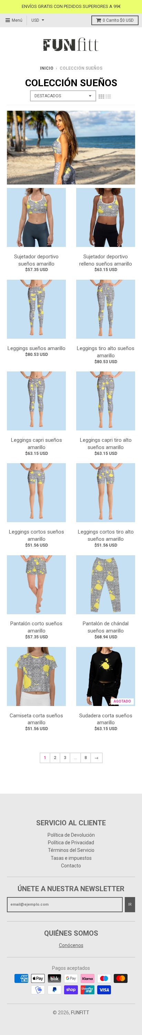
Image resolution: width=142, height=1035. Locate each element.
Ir (130, 904)
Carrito (118, 20)
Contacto (71, 865)
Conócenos (71, 945)
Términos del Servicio (71, 850)
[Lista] (108, 96)
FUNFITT (80, 1012)
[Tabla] (101, 96)
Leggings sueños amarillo (36, 348)
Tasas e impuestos (71, 858)
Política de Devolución (71, 835)
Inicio (46, 68)
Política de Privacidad (71, 842)
